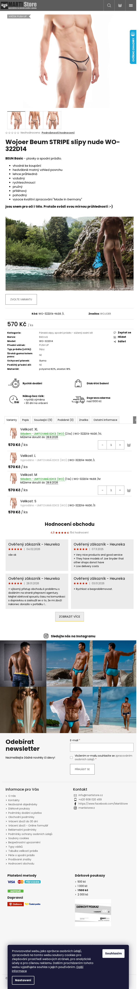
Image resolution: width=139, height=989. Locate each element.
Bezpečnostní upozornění (24, 842)
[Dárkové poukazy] (93, 912)
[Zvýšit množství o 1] (119, 445)
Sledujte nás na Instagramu (73, 636)
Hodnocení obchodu (69, 524)
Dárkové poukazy (19, 808)
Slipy (42, 349)
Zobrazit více (69, 617)
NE (40, 355)
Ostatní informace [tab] (105, 420)
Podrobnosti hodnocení (58, 132)
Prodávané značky (19, 859)
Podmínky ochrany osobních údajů (30, 834)
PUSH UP (44, 345)
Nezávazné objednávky (22, 804)
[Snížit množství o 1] (102, 445)
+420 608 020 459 (90, 799)
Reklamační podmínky (22, 830)
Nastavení (23, 980)
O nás (12, 796)
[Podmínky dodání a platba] (24, 886)
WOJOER (105, 313)
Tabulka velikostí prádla (23, 851)
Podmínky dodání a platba (25, 813)
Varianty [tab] (11, 420)
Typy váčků (15, 847)
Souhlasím (113, 953)
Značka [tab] (83, 420)
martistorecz (87, 808)
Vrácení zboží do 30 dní (23, 821)
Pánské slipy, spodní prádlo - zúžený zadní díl (66, 332)
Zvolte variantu (21, 299)
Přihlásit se (82, 769)
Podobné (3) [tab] (66, 420)
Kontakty (14, 800)
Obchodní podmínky (21, 817)
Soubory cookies (18, 838)
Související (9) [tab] (43, 420)
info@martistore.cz (91, 795)
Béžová (43, 337)
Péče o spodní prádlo (21, 855)
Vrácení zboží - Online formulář (28, 825)
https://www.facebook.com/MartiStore (103, 803)
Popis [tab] (25, 420)
